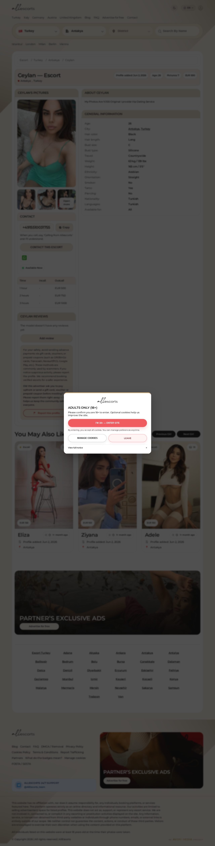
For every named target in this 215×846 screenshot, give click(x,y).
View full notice (75, 447)
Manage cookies (87, 438)
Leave (127, 438)
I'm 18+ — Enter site (108, 423)
